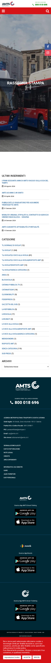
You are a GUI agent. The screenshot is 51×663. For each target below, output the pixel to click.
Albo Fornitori (9, 474)
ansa (4, 275)
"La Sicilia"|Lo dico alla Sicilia (15, 255)
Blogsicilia (7, 280)
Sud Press (6, 354)
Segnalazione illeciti (12, 445)
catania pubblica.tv (11, 285)
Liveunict (6, 319)
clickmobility (8, 295)
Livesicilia (6, 314)
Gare (6, 470)
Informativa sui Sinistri (13, 467)
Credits (7, 456)
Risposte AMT (8, 344)
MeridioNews (8, 339)
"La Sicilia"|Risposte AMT (13, 265)
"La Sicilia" (6, 250)
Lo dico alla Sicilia (10, 324)
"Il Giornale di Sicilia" (11, 245)
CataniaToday (8, 290)
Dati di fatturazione (12, 449)
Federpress (7, 299)
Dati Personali (9, 478)
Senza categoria (9, 349)
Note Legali (8, 452)
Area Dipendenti (10, 460)
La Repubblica (8, 309)
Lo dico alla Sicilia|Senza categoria (18, 334)
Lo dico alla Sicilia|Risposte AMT (16, 329)
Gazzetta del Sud (9, 304)
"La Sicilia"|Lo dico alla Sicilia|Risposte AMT (21, 260)
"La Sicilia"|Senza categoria (14, 270)
